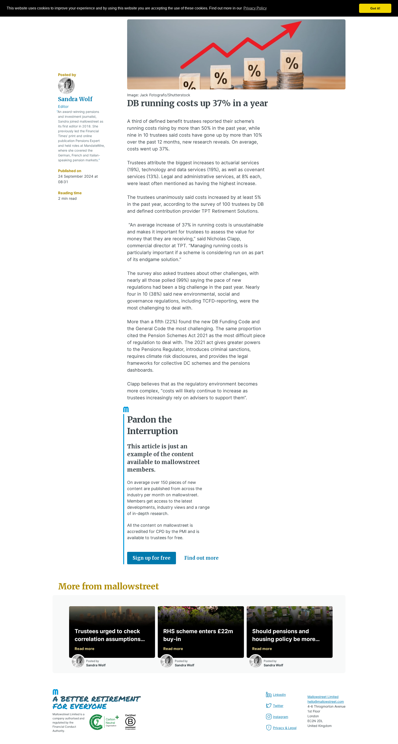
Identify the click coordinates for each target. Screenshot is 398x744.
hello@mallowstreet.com (325, 701)
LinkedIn (279, 695)
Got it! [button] (375, 8)
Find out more (201, 558)
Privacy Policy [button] (255, 8)
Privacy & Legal (284, 728)
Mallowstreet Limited (323, 697)
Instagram (280, 717)
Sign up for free (151, 558)
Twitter (278, 706)
